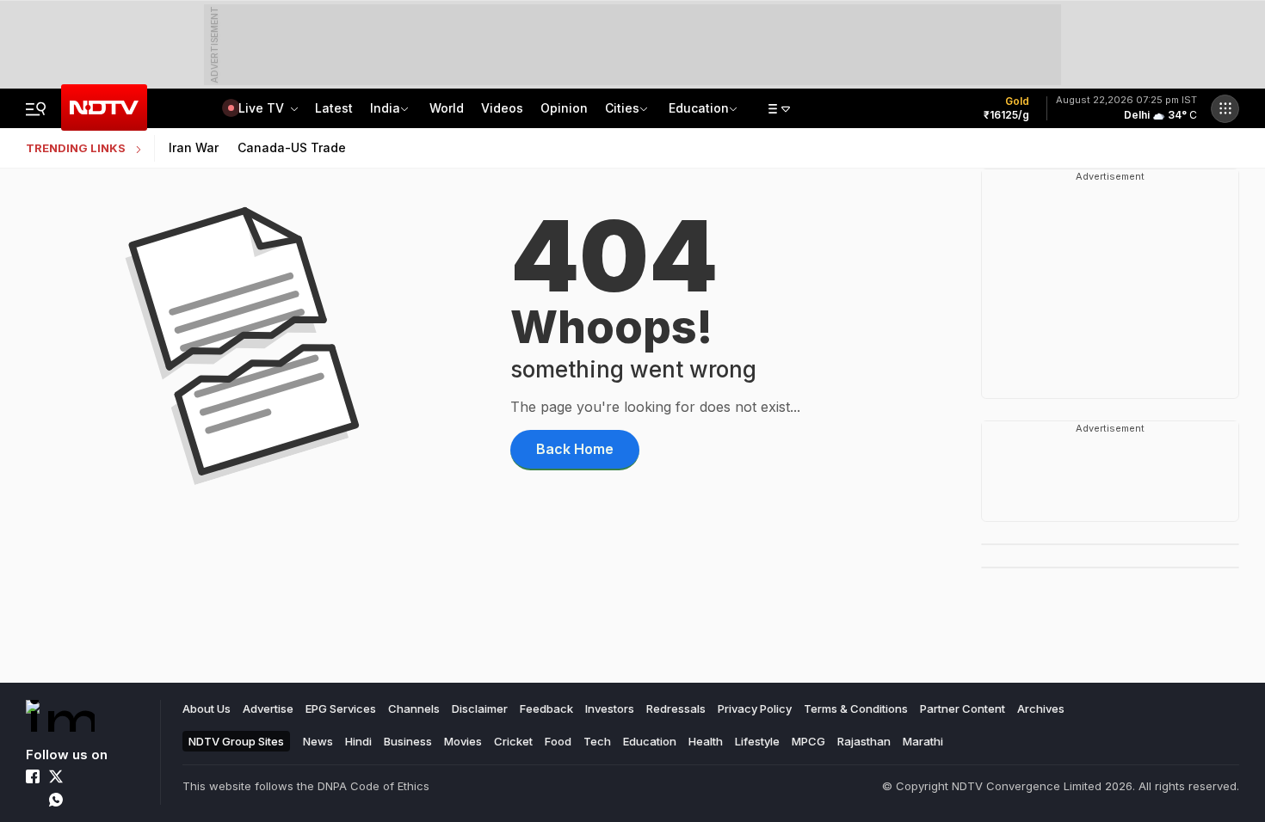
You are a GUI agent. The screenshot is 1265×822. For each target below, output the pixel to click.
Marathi (923, 741)
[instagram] (79, 776)
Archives (1040, 708)
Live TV (262, 108)
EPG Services (340, 708)
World (446, 108)
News (318, 741)
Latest (334, 108)
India (385, 108)
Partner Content (962, 708)
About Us (206, 708)
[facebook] (33, 776)
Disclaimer (480, 708)
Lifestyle (757, 741)
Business (408, 741)
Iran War (194, 147)
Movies (463, 741)
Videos (502, 108)
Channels (414, 708)
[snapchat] (102, 800)
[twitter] (56, 776)
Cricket (513, 741)
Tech (597, 741)
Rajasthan (864, 741)
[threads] (79, 800)
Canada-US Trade (292, 147)
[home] (60, 716)
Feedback (546, 708)
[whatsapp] (56, 800)
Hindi (358, 741)
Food (558, 741)
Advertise (268, 708)
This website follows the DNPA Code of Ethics (305, 786)
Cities (622, 108)
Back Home (575, 448)
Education (699, 108)
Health (705, 741)
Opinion (564, 108)
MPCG (808, 741)
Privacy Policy (755, 708)
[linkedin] (102, 776)
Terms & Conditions (856, 708)
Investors (609, 708)
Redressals (676, 708)
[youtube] (33, 800)
